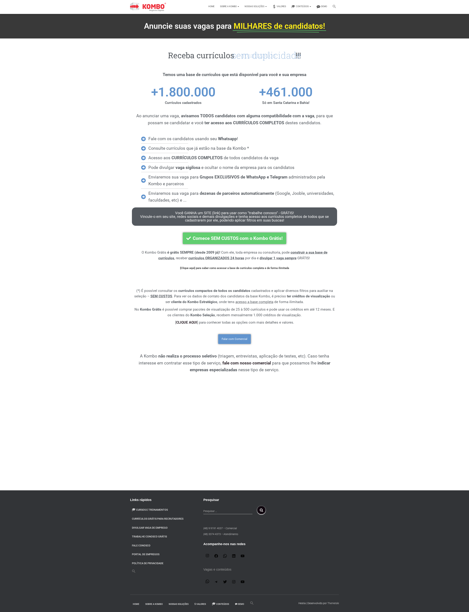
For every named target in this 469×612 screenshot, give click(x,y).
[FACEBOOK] (216, 557)
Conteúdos (302, 6)
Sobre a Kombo (228, 6)
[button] (334, 7)
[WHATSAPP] (225, 557)
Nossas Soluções (255, 6)
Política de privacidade (147, 563)
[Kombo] (148, 7)
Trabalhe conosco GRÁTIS (149, 536)
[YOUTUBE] (242, 557)
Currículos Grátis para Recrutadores (157, 518)
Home (211, 6)
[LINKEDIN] (234, 557)
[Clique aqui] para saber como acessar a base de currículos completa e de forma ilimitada (234, 268)
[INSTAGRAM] (207, 556)
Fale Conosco (141, 545)
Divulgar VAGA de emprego (150, 527)
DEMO (324, 6)
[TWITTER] (225, 583)
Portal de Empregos (145, 554)
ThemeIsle (333, 603)
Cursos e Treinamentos (152, 509)
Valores (281, 6)
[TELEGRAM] (216, 583)
